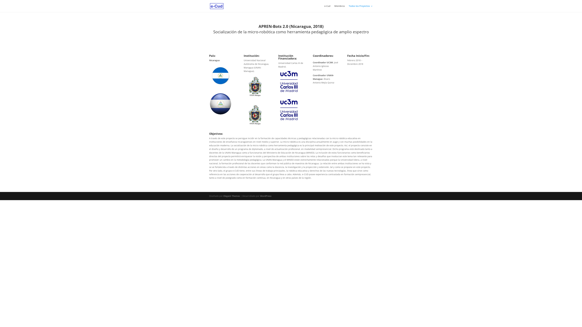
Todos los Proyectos (359, 6)
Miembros (339, 6)
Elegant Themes (231, 196)
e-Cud (327, 6)
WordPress (265, 196)
